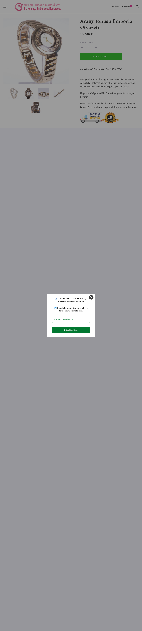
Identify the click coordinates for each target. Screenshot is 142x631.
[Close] (91, 297)
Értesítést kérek (71, 330)
